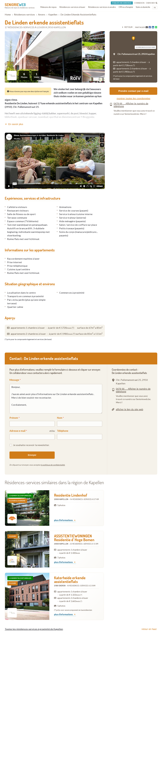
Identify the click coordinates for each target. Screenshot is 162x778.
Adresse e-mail (17, 430)
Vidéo (36, 75)
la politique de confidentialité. (53, 465)
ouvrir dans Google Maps (145, 47)
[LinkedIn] (153, 27)
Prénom (13, 417)
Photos (24, 75)
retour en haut (149, 629)
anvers (41, 14)
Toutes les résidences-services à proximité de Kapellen (34, 629)
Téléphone (62, 430)
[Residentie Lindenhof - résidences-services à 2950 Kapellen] (27, 508)
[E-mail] (147, 27)
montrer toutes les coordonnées (133, 98)
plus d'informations (63, 520)
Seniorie (15, 4)
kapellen (52, 14)
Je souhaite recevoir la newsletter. (31, 445)
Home (8, 14)
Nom (59, 417)
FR (155, 8)
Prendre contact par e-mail (133, 91)
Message (14, 379)
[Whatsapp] (156, 27)
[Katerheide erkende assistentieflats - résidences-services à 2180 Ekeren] (27, 596)
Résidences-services (24, 14)
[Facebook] (150, 27)
